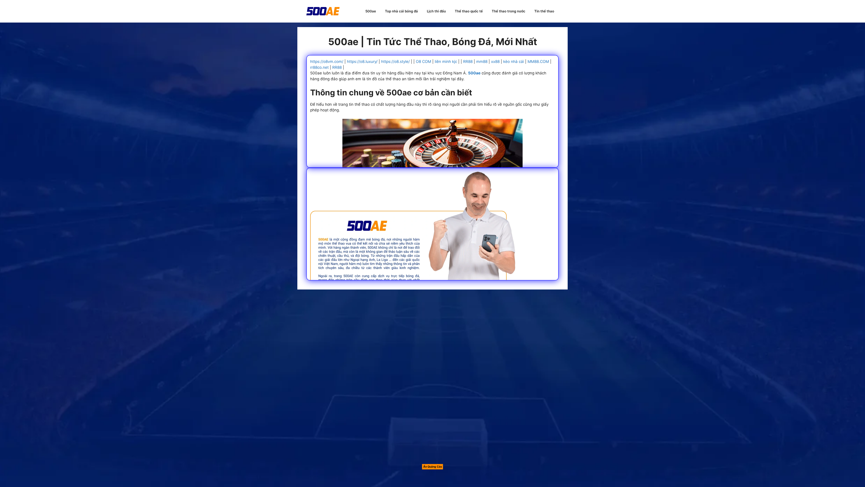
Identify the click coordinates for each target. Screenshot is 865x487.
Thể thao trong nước (508, 11)
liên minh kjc (446, 61)
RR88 (468, 61)
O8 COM (423, 61)
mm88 (481, 61)
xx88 (495, 61)
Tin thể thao (544, 11)
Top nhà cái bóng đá (401, 11)
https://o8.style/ (395, 61)
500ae (370, 11)
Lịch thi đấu (436, 11)
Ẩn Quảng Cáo (432, 466)
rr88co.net (319, 67)
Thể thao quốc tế (469, 11)
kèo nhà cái (513, 61)
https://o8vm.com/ (326, 61)
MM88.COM (538, 61)
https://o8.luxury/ (362, 61)
